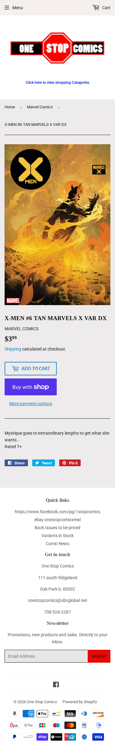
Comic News (57, 543)
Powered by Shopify (80, 702)
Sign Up (99, 656)
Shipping (13, 349)
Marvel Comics (40, 107)
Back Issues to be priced (57, 527)
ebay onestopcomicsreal (57, 519)
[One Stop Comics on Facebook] (56, 685)
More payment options (30, 403)
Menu (17, 7)
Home (10, 107)
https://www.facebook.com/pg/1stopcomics (57, 511)
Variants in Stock (57, 535)
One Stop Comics (42, 702)
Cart (105, 7)
